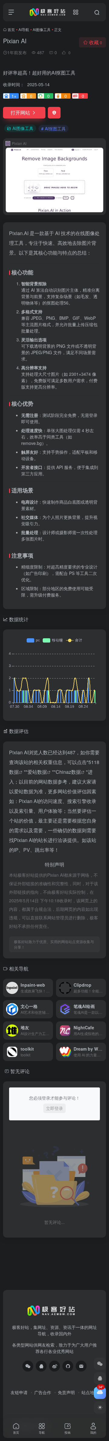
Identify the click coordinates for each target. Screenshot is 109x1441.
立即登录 (54, 1108)
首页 (11, 29)
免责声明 (66, 1392)
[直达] (49, 988)
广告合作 (42, 1392)
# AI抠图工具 (53, 128)
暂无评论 (20, 1071)
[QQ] (41, 1366)
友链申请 (19, 1392)
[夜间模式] (100, 1407)
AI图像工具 (42, 29)
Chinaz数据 (68, 771)
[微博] (54, 1366)
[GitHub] (67, 1366)
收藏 (95, 42)
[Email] (81, 1366)
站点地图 (89, 1392)
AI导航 (23, 29)
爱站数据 (37, 771)
